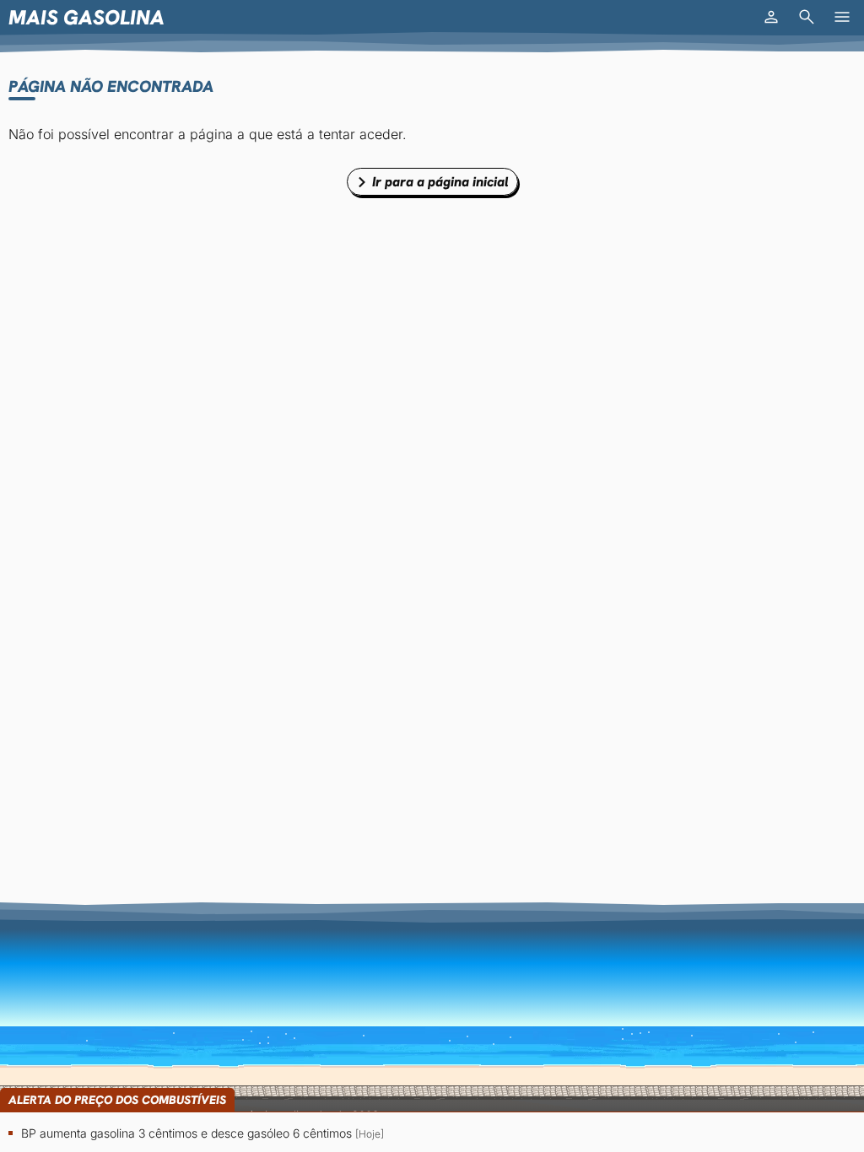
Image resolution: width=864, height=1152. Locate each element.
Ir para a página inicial (440, 182)
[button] (771, 16)
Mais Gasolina (86, 17)
